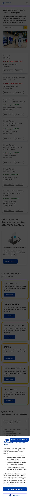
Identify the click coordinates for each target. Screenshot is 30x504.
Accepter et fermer (16, 489)
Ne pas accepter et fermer (19, 439)
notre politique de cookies (9, 483)
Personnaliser (16, 495)
